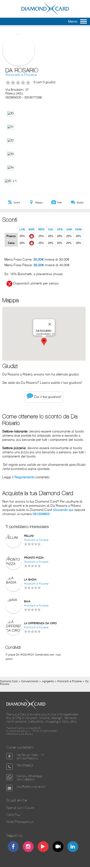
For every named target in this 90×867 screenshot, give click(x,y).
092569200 (13, 97)
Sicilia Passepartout (19, 822)
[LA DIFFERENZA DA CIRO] (13, 630)
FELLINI (29, 536)
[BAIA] (13, 600)
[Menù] (83, 21)
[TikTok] (58, 847)
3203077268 (33, 97)
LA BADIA (30, 579)
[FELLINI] (13, 538)
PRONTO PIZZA (34, 557)
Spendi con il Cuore (20, 807)
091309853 (41, 514)
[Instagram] (28, 847)
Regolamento (24, 477)
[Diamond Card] (45, 14)
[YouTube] (43, 847)
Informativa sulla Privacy (19, 734)
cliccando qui (63, 510)
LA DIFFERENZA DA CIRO (40, 623)
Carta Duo (13, 814)
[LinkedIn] (73, 847)
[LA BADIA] (13, 582)
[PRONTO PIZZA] (13, 564)
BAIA (27, 601)
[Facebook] (13, 847)
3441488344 (26, 779)
